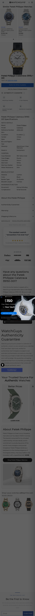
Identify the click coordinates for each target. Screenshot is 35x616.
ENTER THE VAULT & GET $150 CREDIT (8, 313)
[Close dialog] (1, 297)
